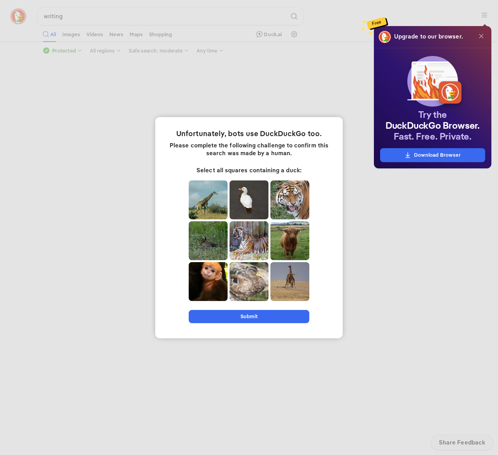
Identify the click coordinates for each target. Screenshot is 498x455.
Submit (248, 316)
